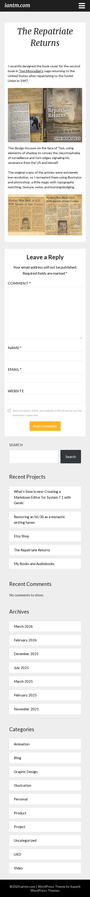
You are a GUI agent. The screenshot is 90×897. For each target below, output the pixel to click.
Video (18, 868)
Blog (17, 758)
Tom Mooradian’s (31, 71)
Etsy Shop (21, 536)
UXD (17, 854)
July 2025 (21, 668)
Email (14, 369)
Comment (19, 283)
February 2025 (25, 695)
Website (16, 391)
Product (20, 813)
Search (16, 445)
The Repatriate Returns (32, 550)
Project (19, 827)
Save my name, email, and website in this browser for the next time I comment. (47, 413)
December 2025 (26, 654)
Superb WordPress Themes (55, 888)
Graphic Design (26, 772)
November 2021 (26, 709)
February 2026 (25, 640)
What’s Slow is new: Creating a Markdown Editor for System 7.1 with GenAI (42, 497)
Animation (22, 744)
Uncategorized (25, 840)
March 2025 (23, 681)
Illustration (22, 785)
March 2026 (23, 626)
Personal (21, 799)
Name (14, 347)
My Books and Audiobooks (34, 564)
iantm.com (17, 5)
